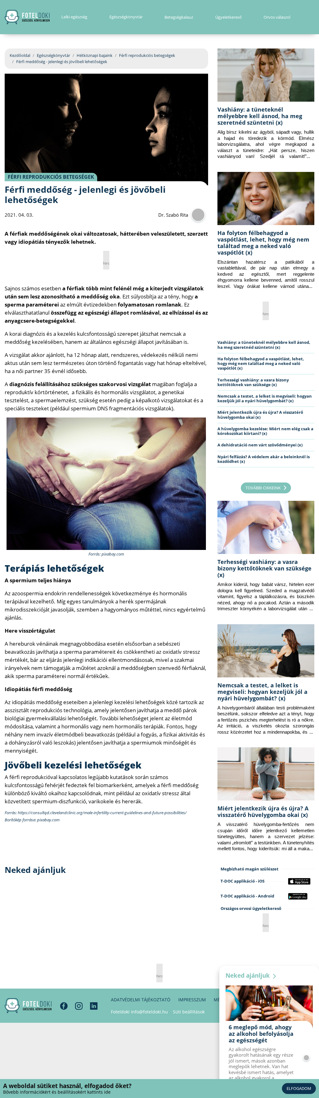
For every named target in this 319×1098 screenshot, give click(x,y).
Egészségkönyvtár (53, 55)
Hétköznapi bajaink (94, 55)
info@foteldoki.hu (149, 1012)
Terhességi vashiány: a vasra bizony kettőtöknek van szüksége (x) (253, 382)
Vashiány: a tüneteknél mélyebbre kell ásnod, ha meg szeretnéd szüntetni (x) (259, 116)
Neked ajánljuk (248, 975)
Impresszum (192, 1000)
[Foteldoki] (28, 1005)
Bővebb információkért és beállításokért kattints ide (57, 1092)
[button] (312, 17)
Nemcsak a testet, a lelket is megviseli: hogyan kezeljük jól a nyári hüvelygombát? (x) (264, 398)
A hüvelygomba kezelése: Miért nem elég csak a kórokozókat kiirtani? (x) (265, 431)
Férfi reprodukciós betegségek (147, 55)
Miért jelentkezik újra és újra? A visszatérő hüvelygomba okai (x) (260, 414)
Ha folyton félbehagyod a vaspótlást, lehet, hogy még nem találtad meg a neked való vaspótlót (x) (263, 242)
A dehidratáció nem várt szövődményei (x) (259, 445)
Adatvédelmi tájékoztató (140, 1000)
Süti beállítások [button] (189, 1012)
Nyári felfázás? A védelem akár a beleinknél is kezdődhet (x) (263, 459)
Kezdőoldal (20, 55)
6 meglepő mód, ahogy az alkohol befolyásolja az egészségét (261, 1033)
